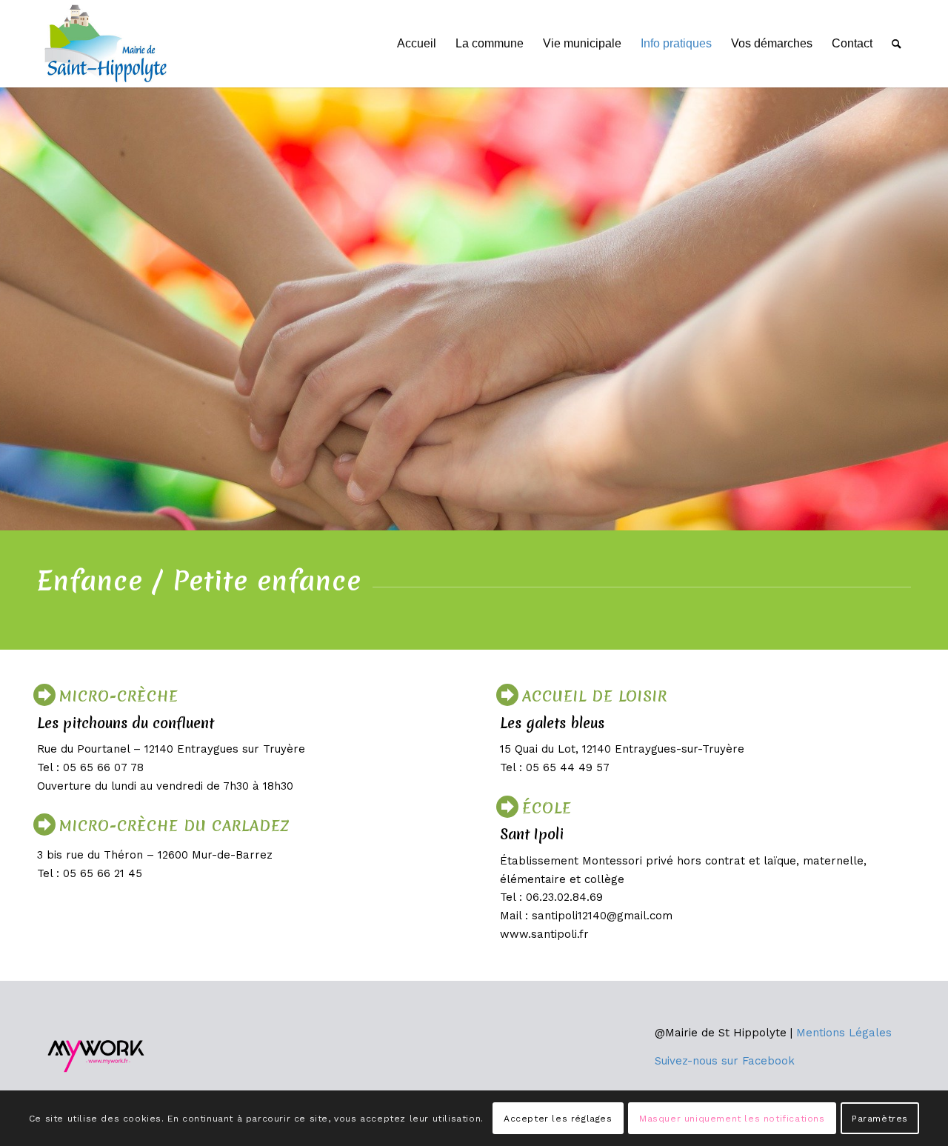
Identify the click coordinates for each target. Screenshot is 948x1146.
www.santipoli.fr (544, 934)
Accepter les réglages (558, 1118)
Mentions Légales (844, 1032)
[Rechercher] (896, 43)
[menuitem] (416, 43)
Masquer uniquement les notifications (732, 1118)
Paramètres (880, 1118)
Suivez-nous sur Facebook (725, 1060)
